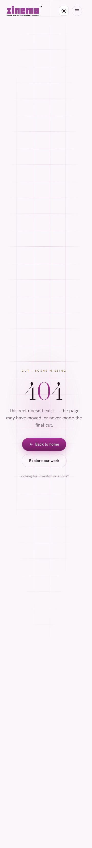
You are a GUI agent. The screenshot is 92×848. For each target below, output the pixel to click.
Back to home (47, 444)
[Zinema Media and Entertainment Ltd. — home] (24, 10)
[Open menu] (77, 11)
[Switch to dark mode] (64, 11)
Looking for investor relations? (44, 476)
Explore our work (44, 460)
